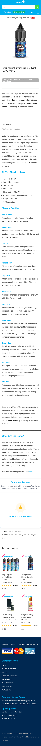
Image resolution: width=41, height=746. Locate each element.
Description (6, 124)
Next (38, 41)
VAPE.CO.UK (6, 690)
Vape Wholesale (7, 683)
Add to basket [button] (5, 629)
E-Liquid (13, 535)
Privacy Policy (7, 679)
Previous (2, 41)
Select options (5, 586)
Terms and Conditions (9, 676)
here (30, 472)
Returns (4, 672)
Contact (4, 665)
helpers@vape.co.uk (28, 701)
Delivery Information (9, 669)
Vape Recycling (7, 686)
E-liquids (19, 535)
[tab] (20, 124)
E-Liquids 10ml (28, 535)
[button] (37, 7)
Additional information (11, 129)
